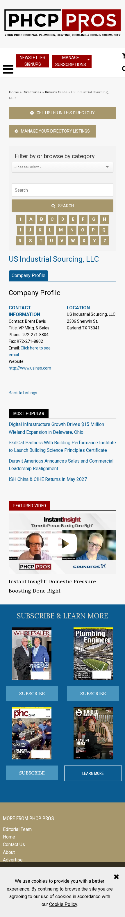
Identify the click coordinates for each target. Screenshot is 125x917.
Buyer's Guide (56, 92)
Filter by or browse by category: (55, 156)
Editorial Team (17, 829)
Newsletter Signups (32, 61)
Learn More (93, 773)
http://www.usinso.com (30, 368)
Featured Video (29, 506)
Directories (31, 92)
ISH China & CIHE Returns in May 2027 (48, 479)
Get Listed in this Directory (66, 112)
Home (14, 92)
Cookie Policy (63, 904)
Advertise (13, 860)
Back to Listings (23, 392)
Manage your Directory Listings (55, 131)
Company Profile (28, 275)
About (9, 852)
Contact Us (14, 844)
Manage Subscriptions (70, 61)
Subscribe (32, 693)
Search (66, 206)
